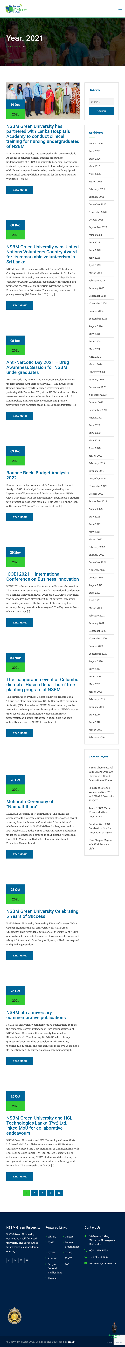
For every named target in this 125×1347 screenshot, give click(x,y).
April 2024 (95, 356)
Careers (69, 1236)
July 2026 (94, 151)
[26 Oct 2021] (43, 885)
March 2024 (96, 364)
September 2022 (98, 501)
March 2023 (95, 455)
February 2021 (96, 615)
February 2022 (97, 547)
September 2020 (98, 653)
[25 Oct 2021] (43, 1092)
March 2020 (96, 691)
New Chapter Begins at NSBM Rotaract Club (100, 844)
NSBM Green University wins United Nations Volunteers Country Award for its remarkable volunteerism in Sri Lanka (42, 254)
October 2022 (96, 493)
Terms (119, 1342)
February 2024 (97, 371)
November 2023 (98, 394)
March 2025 (95, 272)
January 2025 (96, 288)
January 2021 (96, 623)
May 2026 (94, 166)
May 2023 (94, 440)
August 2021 (95, 585)
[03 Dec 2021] (43, 446)
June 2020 (95, 676)
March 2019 (95, 729)
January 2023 (96, 470)
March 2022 (95, 539)
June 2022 (95, 524)
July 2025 (94, 242)
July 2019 (94, 714)
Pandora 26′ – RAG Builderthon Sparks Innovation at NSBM (100, 828)
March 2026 (95, 181)
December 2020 (97, 630)
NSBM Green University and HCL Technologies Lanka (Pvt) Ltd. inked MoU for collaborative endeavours (39, 1125)
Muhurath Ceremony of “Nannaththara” (30, 804)
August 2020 (96, 661)
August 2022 (96, 509)
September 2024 (98, 318)
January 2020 (96, 706)
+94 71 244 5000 (98, 1256)
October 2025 (96, 219)
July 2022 (94, 516)
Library (52, 1236)
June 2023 (95, 432)
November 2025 (98, 212)
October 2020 (96, 646)
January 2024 (96, 379)
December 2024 (97, 295)
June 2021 (94, 592)
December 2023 (97, 387)
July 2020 (94, 668)
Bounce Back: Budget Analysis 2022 (37, 475)
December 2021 (97, 562)
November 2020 (98, 638)
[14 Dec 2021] (43, 100)
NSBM (72, 1341)
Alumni (52, 1258)
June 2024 (95, 341)
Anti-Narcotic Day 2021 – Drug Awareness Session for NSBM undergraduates (37, 367)
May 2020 (94, 684)
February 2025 (97, 280)
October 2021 (96, 577)
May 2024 (94, 349)
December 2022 (97, 478)
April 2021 (94, 600)
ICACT (68, 1258)
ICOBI (51, 1242)
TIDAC (68, 1252)
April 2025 (95, 265)
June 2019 (94, 722)
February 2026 (97, 189)
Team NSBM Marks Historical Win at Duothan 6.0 (100, 812)
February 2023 (97, 463)
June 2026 (95, 158)
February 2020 (97, 699)
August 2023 (96, 417)
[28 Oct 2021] (43, 770)
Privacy (110, 1342)
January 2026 (96, 196)
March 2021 (95, 608)
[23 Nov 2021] (43, 653)
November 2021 (97, 569)
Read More (20, 189)
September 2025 (98, 227)
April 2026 (95, 173)
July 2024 (94, 333)
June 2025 (95, 250)
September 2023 (98, 410)
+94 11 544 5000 (98, 1250)
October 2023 (96, 402)
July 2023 (94, 425)
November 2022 (98, 486)
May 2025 (94, 257)
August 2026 (96, 143)
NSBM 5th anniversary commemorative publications (36, 1015)
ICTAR (51, 1252)
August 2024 (96, 326)
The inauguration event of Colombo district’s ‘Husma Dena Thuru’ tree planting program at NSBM (42, 684)
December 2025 (97, 204)
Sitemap (52, 1278)
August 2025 (96, 234)
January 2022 (96, 554)
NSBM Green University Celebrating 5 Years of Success (42, 914)
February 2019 (96, 737)
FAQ (67, 1264)
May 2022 (94, 531)
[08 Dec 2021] (43, 220)
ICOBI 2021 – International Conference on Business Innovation (42, 576)
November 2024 (98, 303)
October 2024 (96, 311)
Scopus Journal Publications (55, 1268)
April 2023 (95, 448)
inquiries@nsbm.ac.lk (102, 1263)
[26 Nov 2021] (43, 548)
